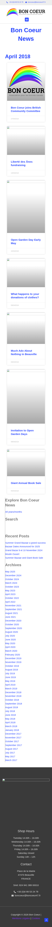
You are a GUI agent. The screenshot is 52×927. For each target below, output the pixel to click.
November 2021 (13, 605)
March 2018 (11, 726)
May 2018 (10, 719)
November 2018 (13, 696)
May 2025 (10, 571)
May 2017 (10, 756)
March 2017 (11, 760)
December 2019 (13, 658)
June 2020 (10, 639)
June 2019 (10, 677)
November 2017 (13, 737)
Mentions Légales (21, 918)
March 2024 (11, 583)
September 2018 (13, 703)
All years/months (13, 512)
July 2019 (10, 673)
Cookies (36, 918)
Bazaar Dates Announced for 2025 (22, 546)
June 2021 (10, 617)
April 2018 (10, 722)
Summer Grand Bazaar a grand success (25, 543)
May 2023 (10, 590)
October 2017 (12, 741)
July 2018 (10, 711)
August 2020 (11, 632)
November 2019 (13, 662)
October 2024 (12, 579)
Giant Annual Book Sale (26, 483)
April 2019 (10, 685)
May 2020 (10, 643)
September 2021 (13, 609)
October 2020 (12, 624)
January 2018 (12, 730)
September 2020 (13, 628)
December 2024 (13, 575)
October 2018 (12, 700)
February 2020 (12, 654)
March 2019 (11, 688)
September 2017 (13, 745)
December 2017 (13, 734)
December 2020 (13, 620)
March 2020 (11, 651)
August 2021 (11, 613)
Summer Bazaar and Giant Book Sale (24, 558)
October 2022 (12, 598)
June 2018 (10, 715)
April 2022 (10, 602)
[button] (27, 19)
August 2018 (11, 707)
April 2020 (10, 647)
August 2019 (11, 669)
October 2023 (12, 587)
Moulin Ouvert (12, 554)
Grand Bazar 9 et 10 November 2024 (23, 550)
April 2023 (10, 594)
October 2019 (12, 666)
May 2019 (10, 681)
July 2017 (10, 752)
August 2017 (11, 749)
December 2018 (13, 692)
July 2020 (10, 636)
